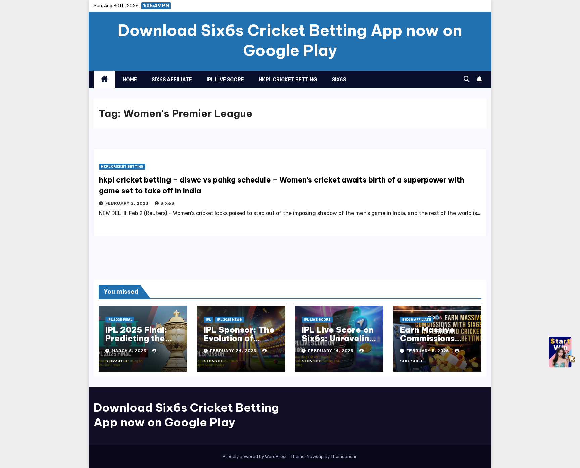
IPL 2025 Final (119, 320)
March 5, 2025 (130, 350)
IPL (208, 320)
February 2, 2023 (127, 203)
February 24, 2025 (234, 350)
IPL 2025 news (229, 320)
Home (130, 79)
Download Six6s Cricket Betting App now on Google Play (290, 40)
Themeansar (343, 456)
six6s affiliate (172, 79)
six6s (339, 79)
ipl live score (225, 79)
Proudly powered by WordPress (256, 456)
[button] (467, 79)
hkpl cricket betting (288, 79)
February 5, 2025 (428, 350)
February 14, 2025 (331, 350)
